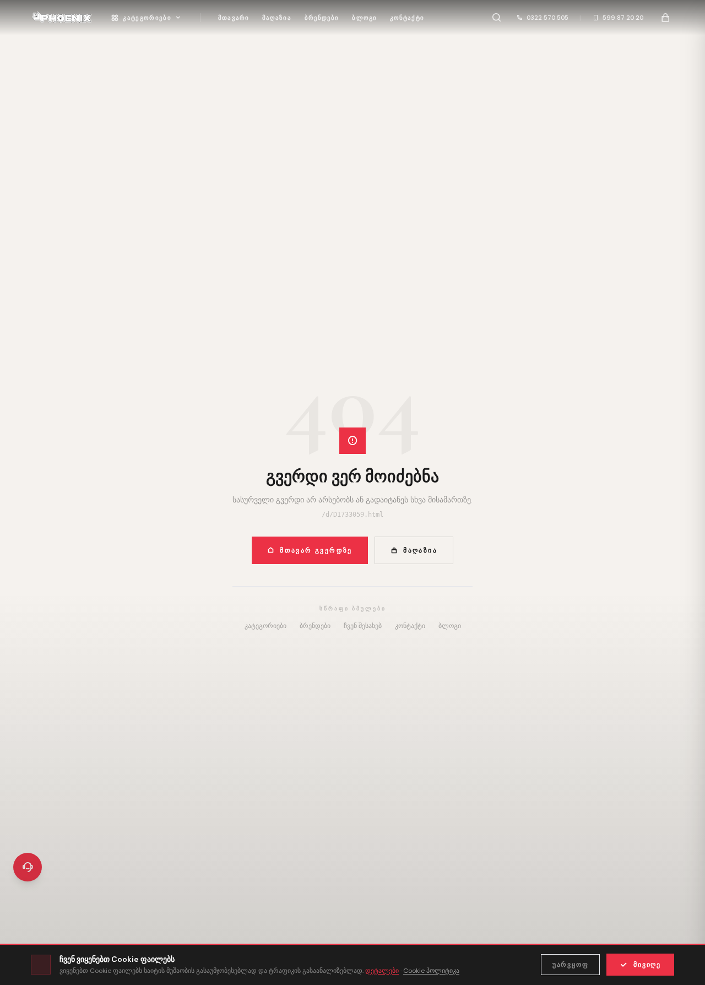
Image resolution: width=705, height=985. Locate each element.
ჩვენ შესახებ (363, 625)
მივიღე (647, 964)
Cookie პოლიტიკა (431, 970)
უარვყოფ (570, 964)
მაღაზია (276, 17)
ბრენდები (322, 17)
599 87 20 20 (623, 17)
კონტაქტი (407, 17)
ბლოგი (364, 17)
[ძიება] (496, 17)
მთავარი (233, 17)
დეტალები (382, 970)
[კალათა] (665, 17)
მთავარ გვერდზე (316, 550)
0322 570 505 (547, 17)
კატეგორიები (147, 17)
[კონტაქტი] (27, 867)
